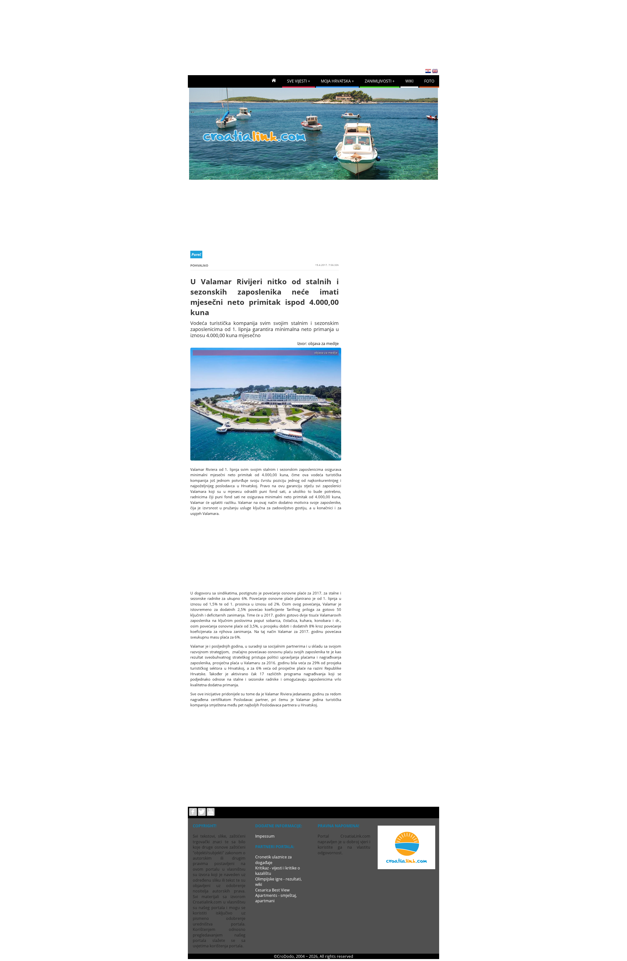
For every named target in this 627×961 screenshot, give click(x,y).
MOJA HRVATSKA (336, 81)
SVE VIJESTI (297, 81)
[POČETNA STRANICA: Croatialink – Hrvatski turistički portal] (273, 80)
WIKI (409, 81)
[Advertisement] (313, 32)
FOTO (429, 81)
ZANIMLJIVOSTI (378, 81)
